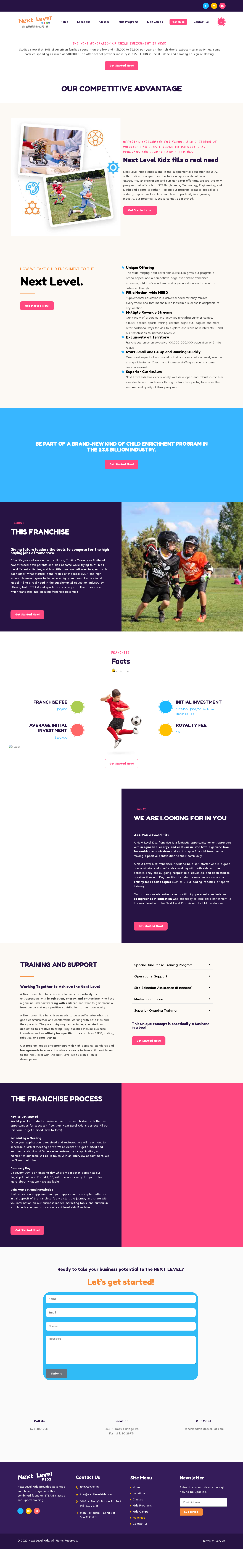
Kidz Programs (128, 22)
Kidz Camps (155, 22)
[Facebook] (206, 6)
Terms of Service (214, 1541)
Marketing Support (149, 999)
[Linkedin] (222, 6)
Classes (104, 22)
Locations (83, 22)
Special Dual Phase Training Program (163, 965)
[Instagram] (214, 6)
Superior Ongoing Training (155, 1010)
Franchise (178, 22)
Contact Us (201, 22)
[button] (172, 965)
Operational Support (150, 976)
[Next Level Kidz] (33, 22)
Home (64, 22)
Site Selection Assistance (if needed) (163, 987)
